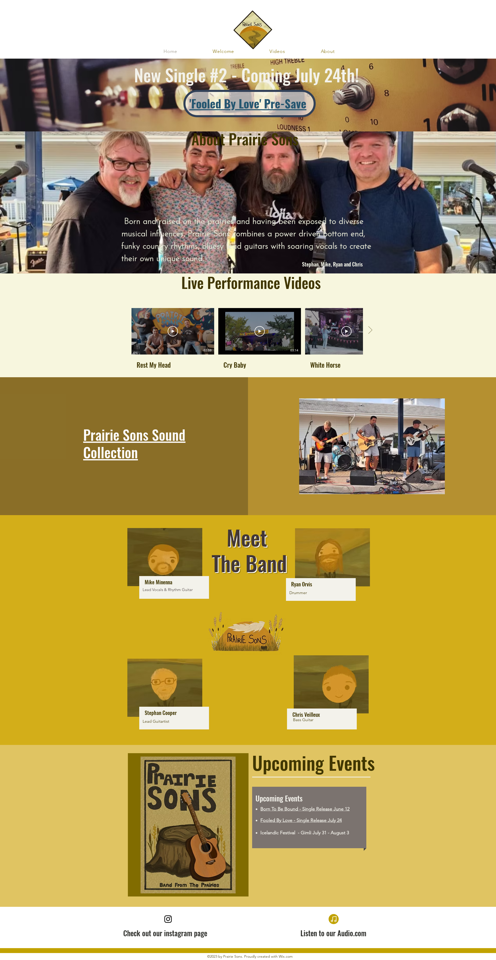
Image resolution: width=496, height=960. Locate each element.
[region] (160, 585)
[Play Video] (173, 331)
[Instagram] (168, 919)
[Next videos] (370, 330)
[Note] (334, 919)
